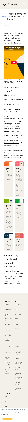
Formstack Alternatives (18, 367)
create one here (14, 109)
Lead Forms (7, 376)
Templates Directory (12, 143)
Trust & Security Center (18, 317)
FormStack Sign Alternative (18, 378)
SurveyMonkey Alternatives (18, 363)
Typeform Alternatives (18, 355)
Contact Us (7, 399)
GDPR (16, 324)
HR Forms (7, 367)
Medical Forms (8, 364)
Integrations (8, 309)
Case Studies (18, 307)
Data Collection (8, 352)
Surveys (7, 373)
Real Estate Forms (7, 358)
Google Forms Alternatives (18, 370)
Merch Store (8, 404)
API (16, 312)
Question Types (8, 318)
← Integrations (5, 25)
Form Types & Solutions (8, 321)
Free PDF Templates (7, 327)
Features (7, 304)
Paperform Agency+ (7, 315)
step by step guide (11, 131)
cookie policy (4, 414)
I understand (7, 418)
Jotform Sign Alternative (18, 389)
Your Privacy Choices (18, 321)
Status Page (18, 314)
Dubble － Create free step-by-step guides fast (8, 335)
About (6, 396)
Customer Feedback (7, 362)
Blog (16, 309)
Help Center (18, 304)
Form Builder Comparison (18, 352)
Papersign (7, 312)
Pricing (6, 307)
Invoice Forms (8, 354)
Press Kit (7, 406)
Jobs (6, 401)
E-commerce (8, 349)
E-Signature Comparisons (18, 374)
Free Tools (7, 330)
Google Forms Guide (18, 327)
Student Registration (8, 370)
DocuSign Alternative (17, 381)
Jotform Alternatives (18, 359)
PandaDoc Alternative (17, 385)
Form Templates (9, 324)
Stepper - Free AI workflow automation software (8, 341)
